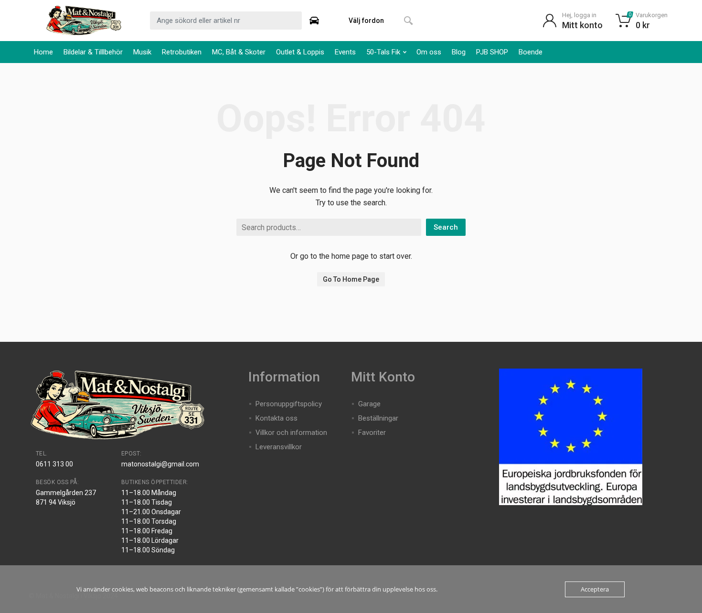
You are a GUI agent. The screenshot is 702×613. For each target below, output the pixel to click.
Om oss (428, 52)
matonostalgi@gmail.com (160, 464)
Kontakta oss (276, 418)
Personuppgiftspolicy (288, 404)
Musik (142, 52)
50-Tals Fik (383, 52)
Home (43, 52)
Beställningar (378, 418)
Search (446, 227)
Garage (369, 404)
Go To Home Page (351, 279)
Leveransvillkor (278, 447)
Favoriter (372, 432)
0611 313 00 (54, 464)
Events (345, 52)
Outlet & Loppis (300, 52)
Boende (530, 52)
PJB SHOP (492, 52)
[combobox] (226, 20)
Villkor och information (291, 432)
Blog (459, 52)
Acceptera (595, 589)
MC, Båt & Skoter (239, 52)
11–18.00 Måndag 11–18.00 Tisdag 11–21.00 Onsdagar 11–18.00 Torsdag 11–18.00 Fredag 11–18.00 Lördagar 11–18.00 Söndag (151, 521)
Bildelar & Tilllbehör (93, 52)
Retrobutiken (182, 52)
